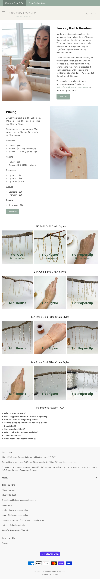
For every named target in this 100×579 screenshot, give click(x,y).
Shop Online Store (37, 3)
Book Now (63, 97)
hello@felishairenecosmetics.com (72, 87)
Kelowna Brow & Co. (14, 3)
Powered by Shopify (50, 574)
